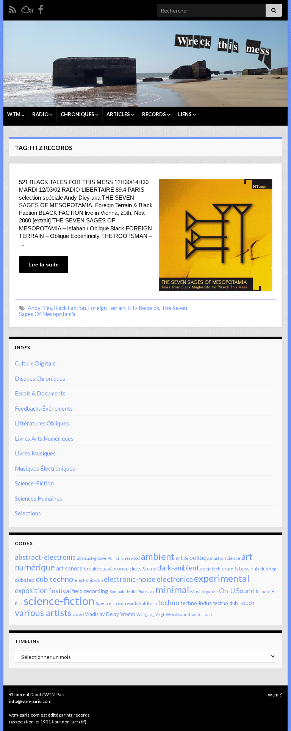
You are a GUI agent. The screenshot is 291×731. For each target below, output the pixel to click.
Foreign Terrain (106, 308)
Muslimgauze (204, 591)
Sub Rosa (148, 603)
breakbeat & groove (106, 569)
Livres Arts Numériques (44, 438)
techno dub (225, 603)
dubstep (24, 580)
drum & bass (235, 569)
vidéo (78, 614)
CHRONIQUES (78, 114)
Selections (28, 513)
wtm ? (275, 694)
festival (60, 590)
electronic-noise (129, 579)
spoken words (125, 603)
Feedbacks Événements (44, 408)
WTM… (15, 114)
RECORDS (154, 114)
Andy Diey (40, 308)
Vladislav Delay (102, 614)
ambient (157, 556)
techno (168, 602)
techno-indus (196, 603)
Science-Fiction (34, 483)
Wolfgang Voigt (150, 614)
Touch (246, 602)
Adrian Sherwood (124, 558)
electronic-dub (89, 580)
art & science (227, 558)
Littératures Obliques (42, 423)
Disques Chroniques (40, 378)
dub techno (55, 578)
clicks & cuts (143, 569)
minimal (172, 589)
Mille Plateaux (140, 591)
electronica (174, 579)
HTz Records (143, 308)
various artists (43, 612)
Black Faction (70, 308)
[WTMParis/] (40, 8)
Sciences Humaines (38, 498)
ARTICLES (118, 114)
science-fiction (59, 600)
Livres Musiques (35, 453)
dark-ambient (178, 568)
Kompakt (118, 591)
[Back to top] (273, 713)
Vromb (127, 614)
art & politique (194, 557)
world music (202, 614)
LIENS (185, 114)
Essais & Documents (40, 393)
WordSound (178, 614)
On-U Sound (237, 590)
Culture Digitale (35, 363)
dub (254, 569)
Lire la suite (43, 265)
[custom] (27, 8)
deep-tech (210, 568)
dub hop (268, 569)
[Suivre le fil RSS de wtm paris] (12, 8)
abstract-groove (91, 558)
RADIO (41, 114)
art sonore (69, 568)
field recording (90, 591)
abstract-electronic (45, 557)
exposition (31, 590)
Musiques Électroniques (45, 468)
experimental (221, 578)
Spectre (103, 603)
